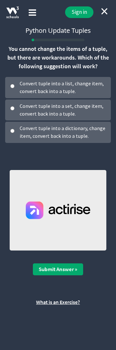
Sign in (79, 11)
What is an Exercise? (58, 302)
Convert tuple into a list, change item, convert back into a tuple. (62, 87)
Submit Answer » (58, 269)
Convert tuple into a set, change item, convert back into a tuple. (61, 110)
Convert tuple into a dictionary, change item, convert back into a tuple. (62, 132)
